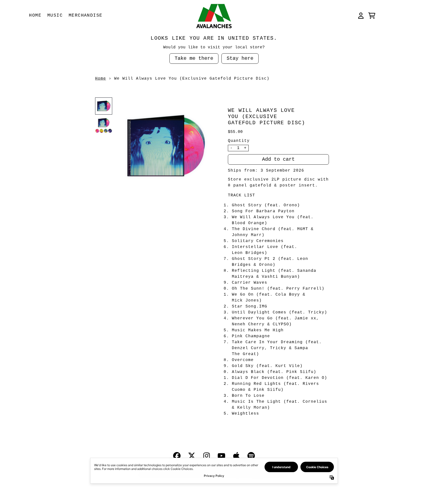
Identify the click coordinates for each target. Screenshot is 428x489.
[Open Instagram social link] (206, 455)
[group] (103, 106)
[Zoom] (165, 146)
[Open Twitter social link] (191, 455)
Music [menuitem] (55, 15)
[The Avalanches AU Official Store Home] (214, 15)
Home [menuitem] (35, 15)
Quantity (239, 141)
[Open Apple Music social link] (236, 455)
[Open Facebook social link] (176, 455)
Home (100, 78)
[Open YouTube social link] (221, 455)
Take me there (194, 58)
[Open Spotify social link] (251, 455)
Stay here (240, 58)
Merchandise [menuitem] (85, 15)
